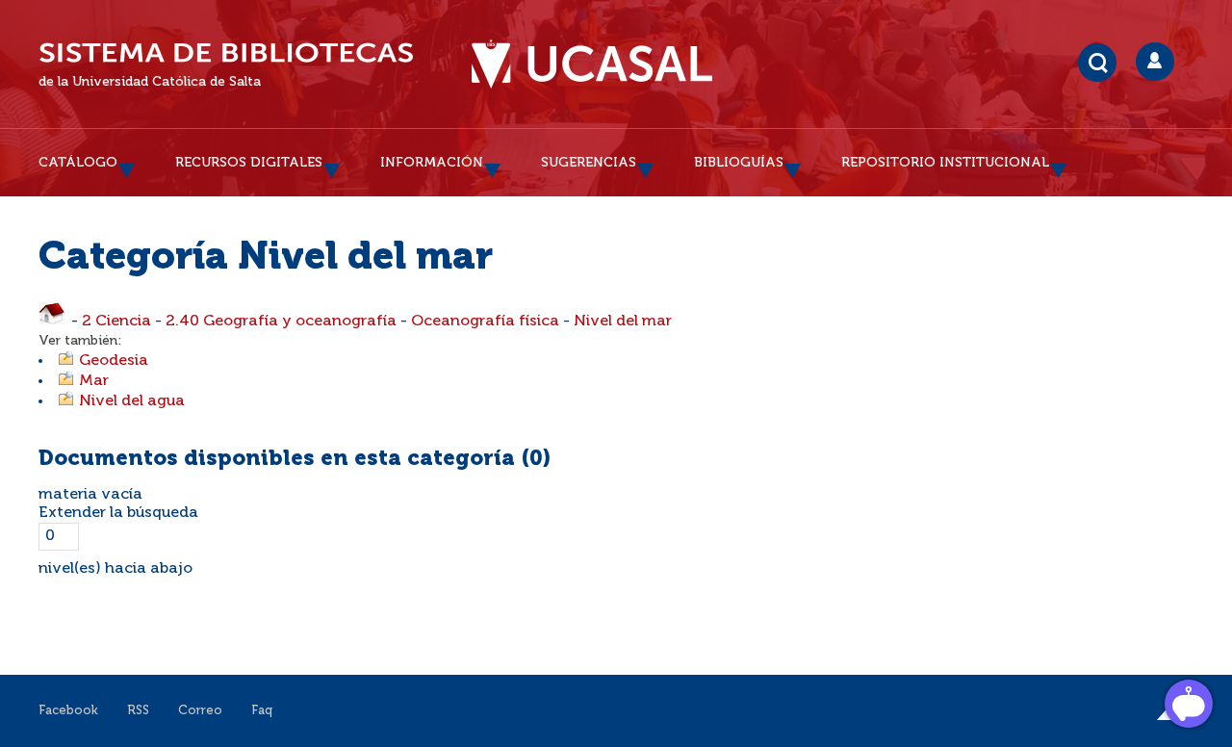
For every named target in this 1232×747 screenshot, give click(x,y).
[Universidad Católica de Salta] (592, 64)
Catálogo (77, 162)
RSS (138, 711)
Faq (261, 711)
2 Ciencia (116, 321)
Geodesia (113, 361)
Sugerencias (588, 162)
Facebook (68, 711)
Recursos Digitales (248, 162)
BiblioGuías (738, 162)
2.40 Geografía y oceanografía (281, 321)
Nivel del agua (132, 401)
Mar (94, 381)
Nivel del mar (623, 321)
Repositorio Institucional (945, 162)
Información (431, 162)
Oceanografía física (485, 321)
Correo (200, 711)
